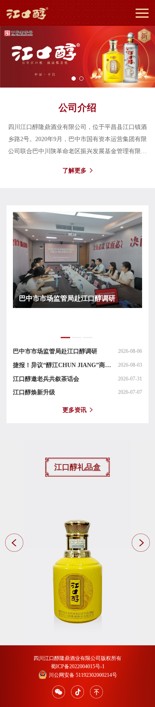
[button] (73, 78)
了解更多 (74, 170)
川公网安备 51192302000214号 (83, 675)
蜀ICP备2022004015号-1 (78, 666)
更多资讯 (74, 410)
